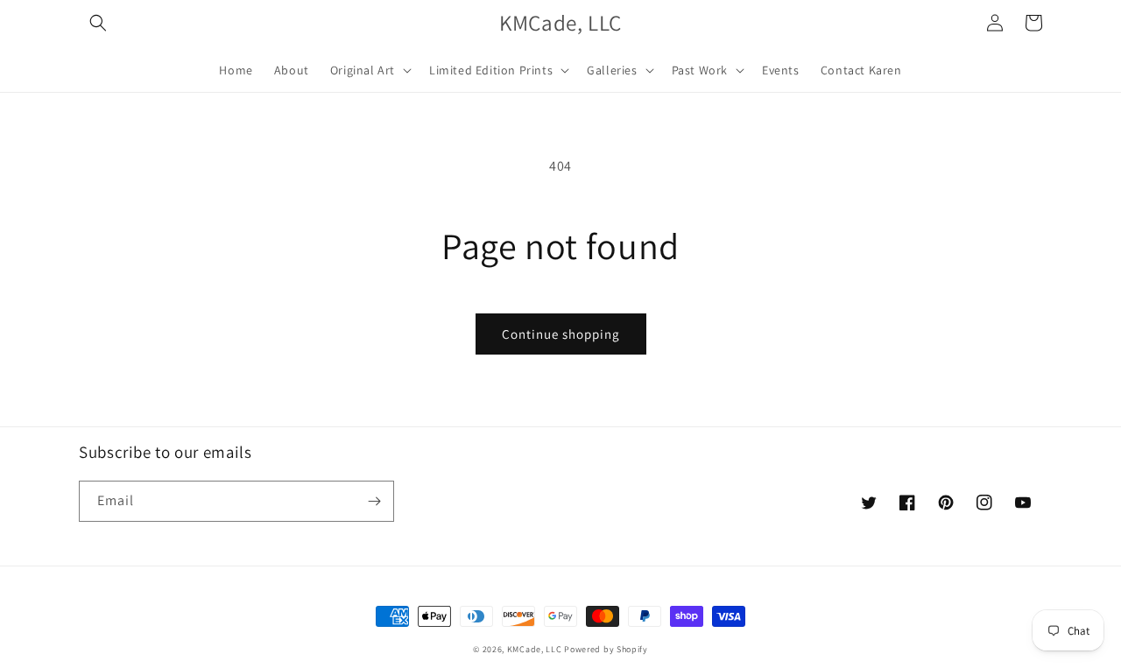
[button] (98, 23)
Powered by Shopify (606, 649)
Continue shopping (561, 334)
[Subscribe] (374, 501)
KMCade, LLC (534, 649)
